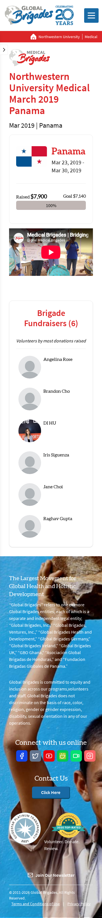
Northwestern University (59, 36)
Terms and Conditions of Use (35, 903)
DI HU (49, 423)
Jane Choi (53, 487)
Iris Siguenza (56, 455)
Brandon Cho (56, 391)
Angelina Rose (58, 359)
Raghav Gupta (57, 518)
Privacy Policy (79, 903)
